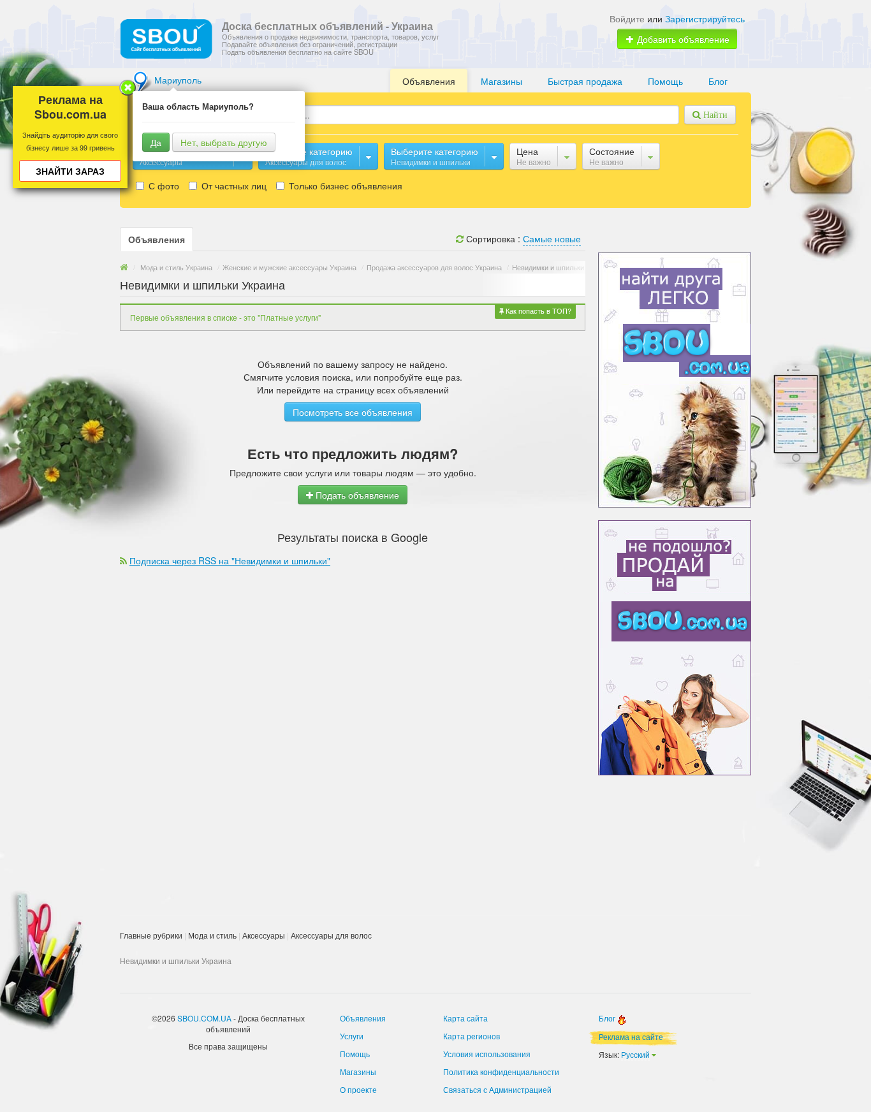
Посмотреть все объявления (353, 412)
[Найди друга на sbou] (674, 378)
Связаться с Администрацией (497, 1089)
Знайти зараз (70, 171)
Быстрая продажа (585, 81)
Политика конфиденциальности (501, 1071)
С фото (162, 185)
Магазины (501, 81)
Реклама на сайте (631, 1036)
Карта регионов (471, 1035)
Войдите (627, 18)
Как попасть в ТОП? (537, 310)
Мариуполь (177, 79)
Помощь (665, 81)
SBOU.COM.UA (204, 1018)
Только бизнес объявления (344, 185)
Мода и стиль (212, 935)
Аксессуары (263, 935)
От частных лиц (233, 185)
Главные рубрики (151, 935)
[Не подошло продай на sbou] (674, 646)
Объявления (428, 81)
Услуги (351, 1035)
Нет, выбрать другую (223, 142)
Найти (714, 114)
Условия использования (487, 1053)
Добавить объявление (681, 39)
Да (155, 142)
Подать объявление (356, 494)
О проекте (358, 1089)
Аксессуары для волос (331, 935)
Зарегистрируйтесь (705, 18)
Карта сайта (465, 1018)
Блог (718, 81)
